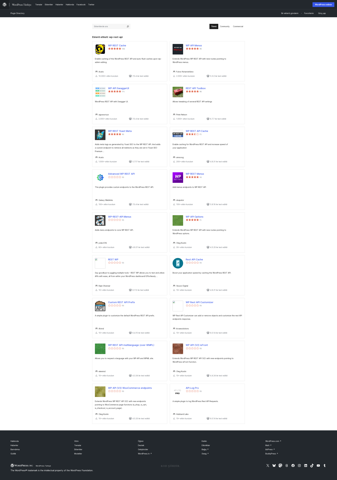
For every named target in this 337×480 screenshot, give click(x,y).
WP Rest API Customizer (199, 302)
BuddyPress (271, 453)
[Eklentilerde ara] (127, 26)
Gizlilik (13, 453)
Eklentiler (78, 449)
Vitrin (76, 441)
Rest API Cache (194, 259)
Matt (268, 445)
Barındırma (15, 449)
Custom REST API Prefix (121, 302)
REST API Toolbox (196, 88)
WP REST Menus (195, 173)
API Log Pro (192, 388)
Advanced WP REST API (121, 173)
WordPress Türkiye (43, 466)
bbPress (270, 449)
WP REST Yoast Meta (120, 131)
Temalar (77, 445)
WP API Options (194, 216)
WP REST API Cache (197, 131)
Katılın (204, 441)
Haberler (14, 445)
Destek (141, 445)
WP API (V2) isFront (197, 345)
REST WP (113, 259)
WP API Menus (194, 45)
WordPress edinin (323, 4)
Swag (205, 453)
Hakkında (15, 441)
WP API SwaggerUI (118, 88)
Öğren (140, 441)
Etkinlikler (206, 445)
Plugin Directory (17, 13)
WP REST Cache (117, 45)
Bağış (205, 449)
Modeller (78, 453)
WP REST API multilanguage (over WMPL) (131, 345)
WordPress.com (273, 441)
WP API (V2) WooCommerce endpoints (130, 388)
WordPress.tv (145, 453)
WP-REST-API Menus (119, 216)
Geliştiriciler (143, 449)
